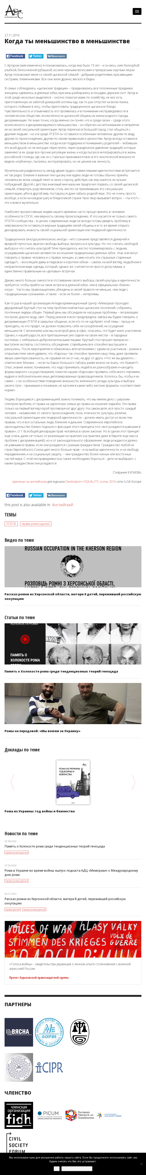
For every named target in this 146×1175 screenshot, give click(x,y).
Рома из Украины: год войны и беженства (40, 811)
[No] (141, 1164)
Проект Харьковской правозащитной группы (39, 977)
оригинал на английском (29, 481)
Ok (56, 1168)
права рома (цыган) (36, 524)
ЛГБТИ (11, 524)
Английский (62, 504)
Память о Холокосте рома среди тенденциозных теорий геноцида (61, 671)
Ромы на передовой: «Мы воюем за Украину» (42, 731)
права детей (13, 909)
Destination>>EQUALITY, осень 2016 (90, 481)
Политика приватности (77, 1168)
